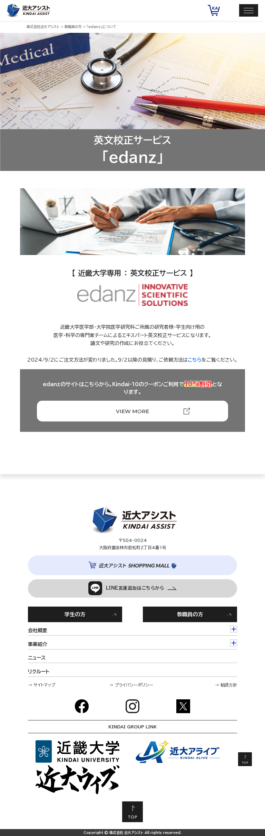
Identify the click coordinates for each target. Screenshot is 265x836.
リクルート (38, 671)
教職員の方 (190, 614)
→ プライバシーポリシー (131, 685)
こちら (195, 359)
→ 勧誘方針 (226, 685)
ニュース (37, 657)
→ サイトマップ (41, 685)
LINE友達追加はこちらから (134, 588)
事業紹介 (37, 644)
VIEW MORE (132, 411)
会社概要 (37, 630)
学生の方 (75, 614)
